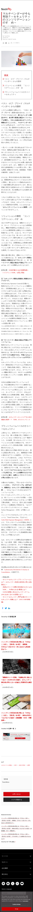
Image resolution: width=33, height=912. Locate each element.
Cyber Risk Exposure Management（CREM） (15, 520)
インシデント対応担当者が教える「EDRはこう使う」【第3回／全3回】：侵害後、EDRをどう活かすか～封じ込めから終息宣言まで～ (16, 820)
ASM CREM (22, 765)
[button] (16, 792)
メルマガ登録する (16, 799)
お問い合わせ (16, 794)
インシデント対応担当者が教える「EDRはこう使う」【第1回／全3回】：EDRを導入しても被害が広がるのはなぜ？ (16, 836)
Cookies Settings (16, 904)
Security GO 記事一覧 (7, 728)
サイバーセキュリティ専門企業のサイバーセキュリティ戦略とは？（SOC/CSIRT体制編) (16, 599)
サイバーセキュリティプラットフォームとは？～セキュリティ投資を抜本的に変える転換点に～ (16, 582)
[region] (16, 901)
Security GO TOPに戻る (8, 841)
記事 (28, 765)
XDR (15, 765)
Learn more (25, 901)
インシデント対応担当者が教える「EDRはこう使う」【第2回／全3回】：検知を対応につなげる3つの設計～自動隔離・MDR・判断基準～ (16, 828)
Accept (16, 909)
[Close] (31, 893)
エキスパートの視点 (6, 765)
